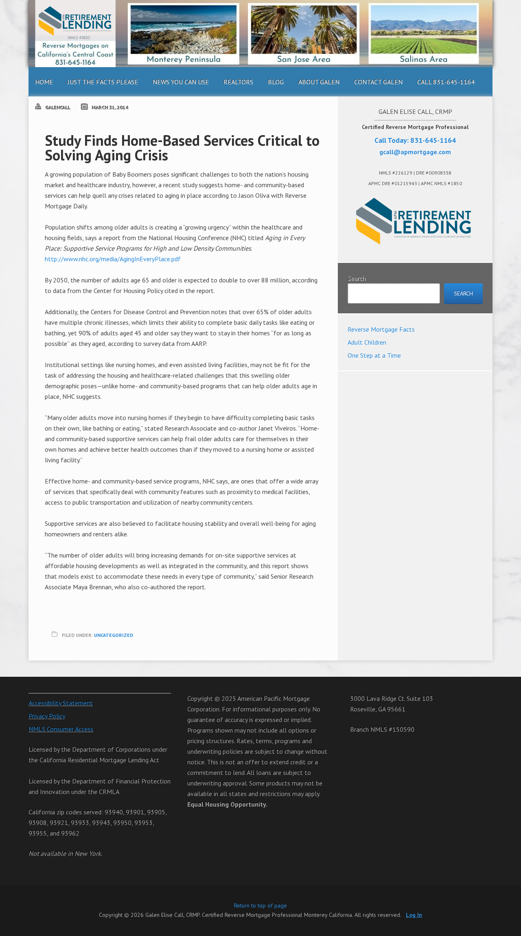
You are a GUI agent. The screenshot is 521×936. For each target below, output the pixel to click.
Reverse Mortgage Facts (381, 329)
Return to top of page (260, 905)
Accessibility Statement (60, 703)
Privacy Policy (46, 716)
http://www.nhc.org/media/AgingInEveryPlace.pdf (113, 259)
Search (357, 278)
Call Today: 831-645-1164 (415, 140)
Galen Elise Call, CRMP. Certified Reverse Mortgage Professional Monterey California (260, 33)
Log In (414, 915)
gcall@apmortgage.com (415, 152)
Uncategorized (113, 635)
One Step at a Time (374, 355)
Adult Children (367, 342)
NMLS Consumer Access (60, 729)
